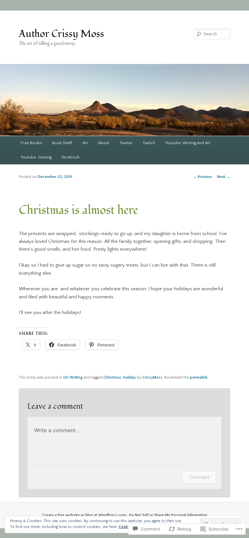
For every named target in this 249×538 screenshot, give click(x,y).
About (103, 143)
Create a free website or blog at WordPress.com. (84, 515)
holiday (129, 377)
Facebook (70, 157)
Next (223, 177)
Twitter (126, 143)
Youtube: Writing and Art (187, 143)
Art (85, 143)
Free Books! (31, 143)
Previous (202, 177)
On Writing (73, 377)
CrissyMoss (152, 377)
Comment (199, 477)
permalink (199, 377)
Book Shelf (62, 143)
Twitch (149, 143)
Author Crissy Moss (61, 34)
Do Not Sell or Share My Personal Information (168, 515)
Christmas (112, 377)
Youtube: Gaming (36, 157)
